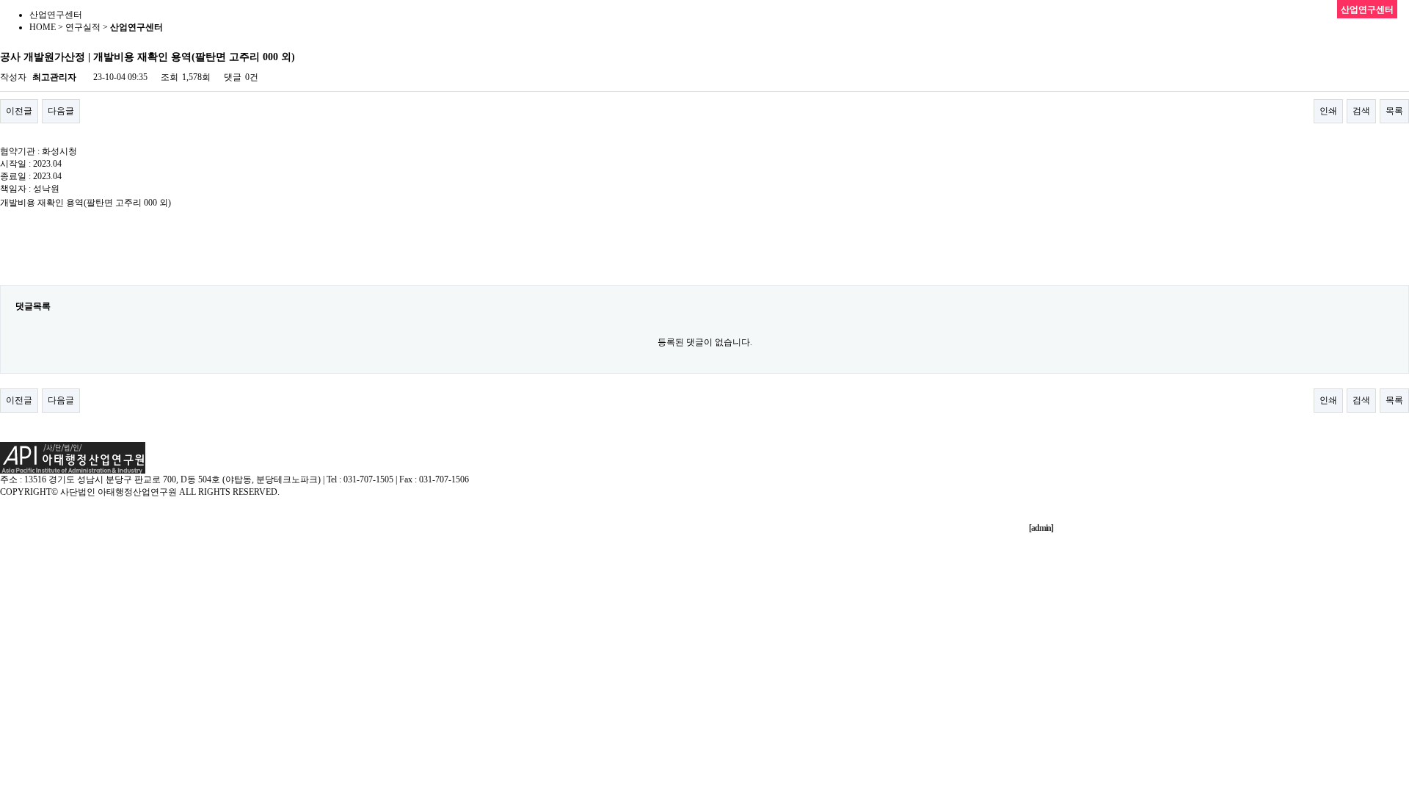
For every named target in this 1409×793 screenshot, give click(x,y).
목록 (1394, 111)
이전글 (19, 111)
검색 (1361, 111)
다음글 (61, 111)
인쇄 (1328, 111)
